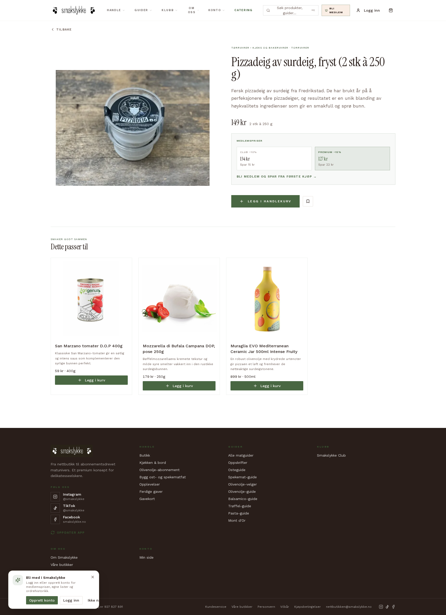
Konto (214, 10)
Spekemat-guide (242, 477)
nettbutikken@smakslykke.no (349, 607)
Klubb (168, 10)
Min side (146, 557)
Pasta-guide (238, 513)
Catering (243, 10)
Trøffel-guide (239, 506)
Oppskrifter (237, 462)
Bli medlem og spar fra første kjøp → (277, 176)
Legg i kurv (95, 380)
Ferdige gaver (151, 491)
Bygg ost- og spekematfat (162, 477)
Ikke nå (94, 600)
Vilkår (284, 607)
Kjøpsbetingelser (307, 607)
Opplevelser (149, 484)
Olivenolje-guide (242, 491)
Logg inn (71, 600)
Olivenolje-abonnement (159, 470)
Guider (141, 10)
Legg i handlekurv (269, 201)
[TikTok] (387, 607)
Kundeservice (215, 607)
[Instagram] (381, 607)
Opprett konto (42, 600)
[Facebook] (393, 607)
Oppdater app (71, 532)
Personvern (266, 607)
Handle (114, 10)
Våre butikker (62, 565)
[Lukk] (93, 577)
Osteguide (236, 470)
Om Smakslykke (64, 557)
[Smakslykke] (74, 10)
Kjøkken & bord (152, 462)
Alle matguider (240, 455)
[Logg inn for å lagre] (308, 201)
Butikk (144, 455)
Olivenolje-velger (242, 484)
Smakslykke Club (331, 455)
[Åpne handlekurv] (390, 10)
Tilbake (64, 29)
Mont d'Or (236, 520)
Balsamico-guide (242, 499)
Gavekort (147, 499)
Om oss (192, 10)
